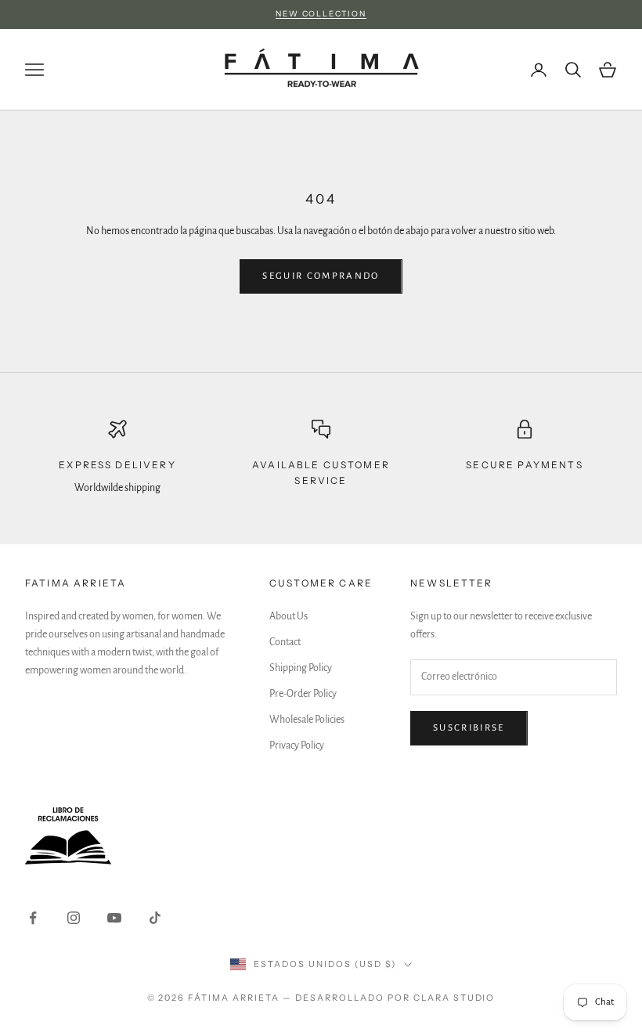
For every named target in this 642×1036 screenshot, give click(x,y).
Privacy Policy (296, 745)
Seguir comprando (320, 276)
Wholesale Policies (306, 719)
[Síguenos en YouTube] (114, 918)
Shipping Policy (300, 667)
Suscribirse (469, 728)
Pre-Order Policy (303, 693)
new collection (321, 14)
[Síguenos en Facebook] (33, 918)
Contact (285, 642)
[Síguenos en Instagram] (73, 918)
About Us (288, 616)
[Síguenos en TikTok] (155, 918)
